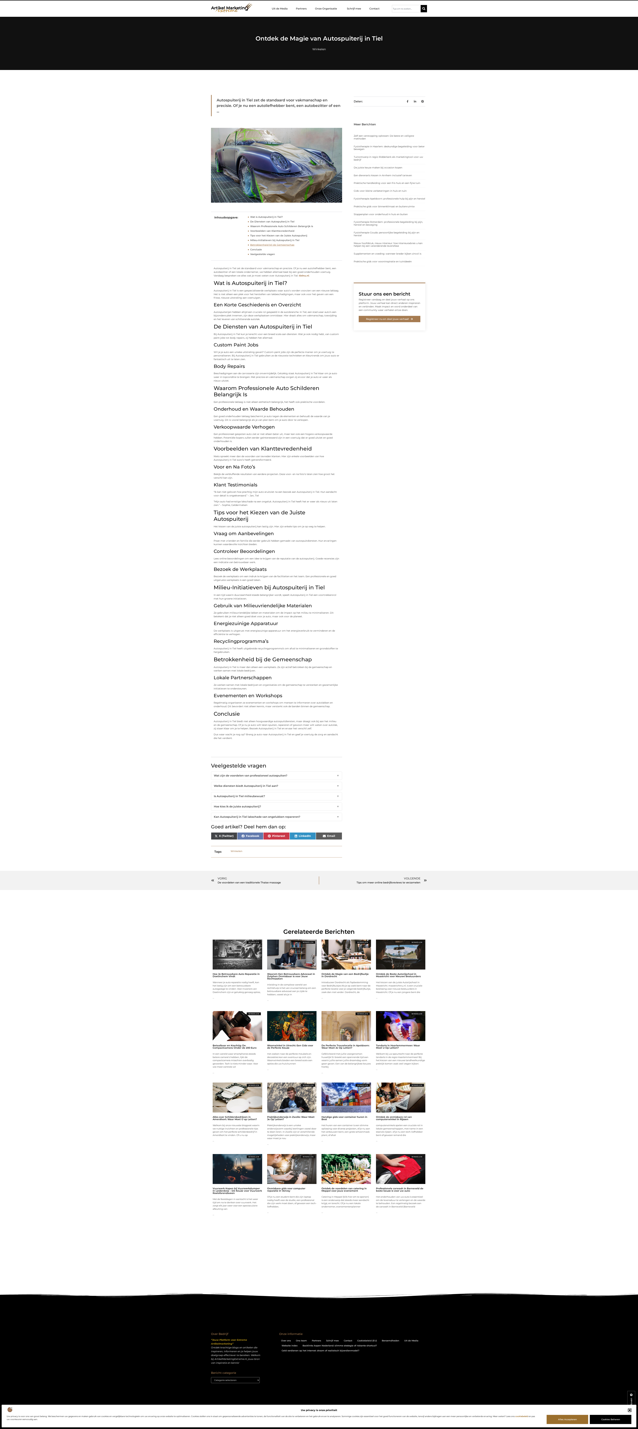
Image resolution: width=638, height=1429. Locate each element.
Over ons (286, 1340)
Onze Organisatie (326, 8)
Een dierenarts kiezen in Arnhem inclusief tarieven (383, 175)
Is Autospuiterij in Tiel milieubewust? (276, 796)
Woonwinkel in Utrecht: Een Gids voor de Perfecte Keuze (290, 1046)
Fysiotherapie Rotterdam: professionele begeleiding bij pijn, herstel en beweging (388, 223)
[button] (629, 1410)
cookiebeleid (521, 1416)
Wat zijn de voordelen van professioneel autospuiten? (276, 775)
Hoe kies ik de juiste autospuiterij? (276, 806)
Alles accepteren (567, 1419)
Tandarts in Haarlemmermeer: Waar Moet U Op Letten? (398, 1046)
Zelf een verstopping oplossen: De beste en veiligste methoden (384, 137)
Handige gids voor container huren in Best (344, 1118)
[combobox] (406, 8)
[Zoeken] (424, 8)
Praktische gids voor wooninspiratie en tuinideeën (383, 261)
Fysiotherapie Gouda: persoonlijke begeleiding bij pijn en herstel (386, 234)
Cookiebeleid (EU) (367, 1340)
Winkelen (319, 49)
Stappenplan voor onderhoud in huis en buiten (381, 214)
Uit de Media (280, 8)
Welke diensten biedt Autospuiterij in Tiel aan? (276, 785)
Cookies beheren (610, 1419)
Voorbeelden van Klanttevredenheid (272, 230)
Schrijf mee (354, 8)
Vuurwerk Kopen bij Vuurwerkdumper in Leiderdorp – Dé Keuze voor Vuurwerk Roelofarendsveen (237, 1191)
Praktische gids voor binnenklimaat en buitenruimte (384, 206)
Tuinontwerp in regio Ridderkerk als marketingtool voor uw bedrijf (388, 158)
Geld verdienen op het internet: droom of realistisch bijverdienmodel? (320, 1350)
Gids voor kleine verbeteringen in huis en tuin (380, 190)
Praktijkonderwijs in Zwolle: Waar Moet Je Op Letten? (291, 1118)
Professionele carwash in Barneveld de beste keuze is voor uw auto (399, 1189)
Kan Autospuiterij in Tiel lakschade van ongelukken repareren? (276, 816)
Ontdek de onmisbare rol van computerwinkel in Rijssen (394, 1118)
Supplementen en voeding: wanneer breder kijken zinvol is (387, 253)
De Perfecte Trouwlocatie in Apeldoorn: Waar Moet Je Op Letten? (345, 1046)
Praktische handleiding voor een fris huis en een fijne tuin (387, 183)
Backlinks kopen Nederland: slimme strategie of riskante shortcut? (340, 1345)
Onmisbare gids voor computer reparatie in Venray (286, 1189)
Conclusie (256, 249)
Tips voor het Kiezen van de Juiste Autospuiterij (278, 235)
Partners (301, 8)
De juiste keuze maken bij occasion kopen (378, 167)
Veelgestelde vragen (262, 254)
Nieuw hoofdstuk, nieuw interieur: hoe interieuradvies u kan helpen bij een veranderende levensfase (388, 245)
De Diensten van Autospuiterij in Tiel (272, 221)
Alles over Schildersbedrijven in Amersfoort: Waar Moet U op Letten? (235, 1118)
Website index (290, 1345)
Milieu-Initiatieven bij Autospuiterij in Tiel (274, 240)
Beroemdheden (390, 1340)
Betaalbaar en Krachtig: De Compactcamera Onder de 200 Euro (235, 1046)
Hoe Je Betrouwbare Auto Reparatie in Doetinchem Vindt (236, 975)
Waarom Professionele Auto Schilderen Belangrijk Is (281, 226)
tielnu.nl (304, 275)
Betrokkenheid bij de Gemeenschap (272, 244)
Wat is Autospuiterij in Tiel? (266, 216)
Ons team (301, 1340)
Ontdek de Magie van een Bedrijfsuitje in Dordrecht (345, 975)
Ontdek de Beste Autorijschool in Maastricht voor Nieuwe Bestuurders (398, 975)
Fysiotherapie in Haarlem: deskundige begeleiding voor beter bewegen (389, 148)
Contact (374, 8)
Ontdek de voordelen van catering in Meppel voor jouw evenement (344, 1189)
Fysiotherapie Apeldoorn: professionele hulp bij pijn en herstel (389, 198)
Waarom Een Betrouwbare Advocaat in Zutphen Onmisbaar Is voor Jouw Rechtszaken (291, 976)
